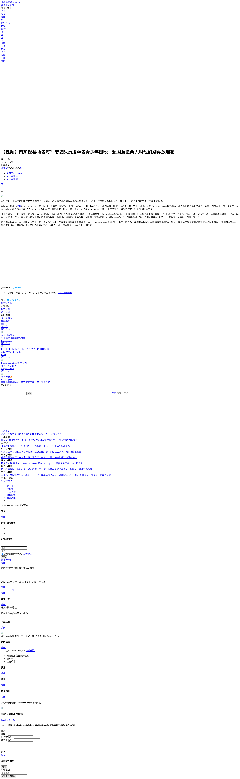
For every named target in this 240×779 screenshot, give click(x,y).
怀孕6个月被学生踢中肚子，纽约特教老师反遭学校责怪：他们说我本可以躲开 (39, 440)
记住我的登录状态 (13, 554)
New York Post (14, 300)
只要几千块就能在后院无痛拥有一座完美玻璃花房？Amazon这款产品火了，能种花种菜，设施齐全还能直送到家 (56, 475)
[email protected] (65, 292)
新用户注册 (6, 560)
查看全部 (45, 382)
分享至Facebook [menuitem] (14, 173)
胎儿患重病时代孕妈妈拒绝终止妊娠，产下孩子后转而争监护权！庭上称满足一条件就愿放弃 (46, 469)
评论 (3, 168)
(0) (4, 168)
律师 (3, 323)
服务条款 (11, 498)
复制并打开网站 (8, 776)
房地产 (4, 326)
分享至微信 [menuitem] (12, 176)
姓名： (4, 731)
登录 (114, 393)
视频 (19, 206)
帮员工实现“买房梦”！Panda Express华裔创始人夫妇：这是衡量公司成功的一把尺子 (42, 463)
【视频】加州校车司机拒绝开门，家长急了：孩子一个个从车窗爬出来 (35, 446)
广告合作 (11, 492)
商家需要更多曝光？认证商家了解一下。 (21, 382)
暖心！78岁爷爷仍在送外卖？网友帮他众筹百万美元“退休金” (31, 434)
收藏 (15, 168)
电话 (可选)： (7, 737)
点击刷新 (26, 582)
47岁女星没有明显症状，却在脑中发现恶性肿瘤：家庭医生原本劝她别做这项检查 (41, 451)
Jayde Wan (16, 287)
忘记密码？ (27, 554)
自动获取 (30, 650)
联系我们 (11, 489)
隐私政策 (11, 495)
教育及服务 (6, 318)
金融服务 (5, 321)
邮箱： (4, 734)
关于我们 (11, 486)
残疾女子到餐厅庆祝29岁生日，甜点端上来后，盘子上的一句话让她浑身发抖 (39, 457)
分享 (22, 168)
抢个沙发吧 (6, 481)
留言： (4, 752)
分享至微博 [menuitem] (12, 179)
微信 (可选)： (7, 740)
